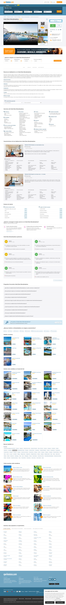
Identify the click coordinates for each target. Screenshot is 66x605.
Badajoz (20, 534)
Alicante (35, 531)
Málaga (35, 549)
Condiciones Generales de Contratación (37, 598)
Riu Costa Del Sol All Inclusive (56, 383)
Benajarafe (10, 450)
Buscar (59, 11)
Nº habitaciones (36, 10)
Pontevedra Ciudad (7, 555)
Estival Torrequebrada (16, 358)
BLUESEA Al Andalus (36, 392)
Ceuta (50, 537)
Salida (26, 10)
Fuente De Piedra (56, 452)
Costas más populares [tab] (28, 528)
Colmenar (15, 452)
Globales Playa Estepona (36, 413)
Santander (50, 555)
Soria (50, 558)
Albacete (20, 531)
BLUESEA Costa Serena (36, 372)
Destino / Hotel (6, 10)
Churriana (11, 452)
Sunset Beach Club (15, 337)
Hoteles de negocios (46, 514)
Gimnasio (28, 331)
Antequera (49, 448)
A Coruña (5, 531)
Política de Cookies (21, 598)
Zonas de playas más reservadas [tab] (17, 528)
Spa (5, 331)
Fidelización (21, 578)
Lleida (35, 546)
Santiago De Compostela (8, 558)
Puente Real (14, 423)
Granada (20, 543)
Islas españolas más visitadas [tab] (38, 528)
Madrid (20, 549)
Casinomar (54, 348)
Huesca (50, 543)
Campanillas (37, 450)
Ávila (4, 534)
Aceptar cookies (60, 602)
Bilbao (50, 534)
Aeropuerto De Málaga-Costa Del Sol (9, 448)
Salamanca (20, 555)
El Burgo (35, 452)
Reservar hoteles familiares (18, 486)
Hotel (24, 67)
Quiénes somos (7, 578)
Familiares (47, 331)
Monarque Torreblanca (56, 423)
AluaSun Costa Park (15, 413)
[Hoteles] (11, 2)
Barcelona (35, 534)
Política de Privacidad (28, 598)
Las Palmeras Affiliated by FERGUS (37, 383)
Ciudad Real (6, 540)
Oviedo (20, 552)
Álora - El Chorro (40, 448)
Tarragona (5, 561)
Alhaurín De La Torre (27, 448)
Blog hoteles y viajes (38, 578)
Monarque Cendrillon (16, 433)
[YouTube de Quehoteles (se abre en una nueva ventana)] (55, 579)
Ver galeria (43, 44)
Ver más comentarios (58, 280)
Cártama (48, 450)
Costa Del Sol (31, 452)
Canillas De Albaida (43, 450)
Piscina (11, 331)
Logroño (50, 546)
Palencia (35, 552)
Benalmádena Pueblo (21, 450)
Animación (16, 331)
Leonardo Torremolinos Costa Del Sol (16, 373)
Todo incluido (54, 331)
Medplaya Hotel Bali (15, 382)
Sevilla (35, 558)
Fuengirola (50, 452)
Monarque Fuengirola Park (16, 393)
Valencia (50, 561)
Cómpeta (19, 452)
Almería (50, 531)
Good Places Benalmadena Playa (55, 338)
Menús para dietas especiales (37, 331)
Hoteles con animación (47, 505)
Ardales (57, 448)
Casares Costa (6, 452)
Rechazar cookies (50, 602)
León (19, 546)
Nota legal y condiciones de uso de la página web (11, 598)
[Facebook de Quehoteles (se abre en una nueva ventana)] (50, 579)
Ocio (15, 5)
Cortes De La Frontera (24, 452)
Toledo (35, 561)
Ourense (5, 552)
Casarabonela (58, 450)
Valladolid (5, 564)
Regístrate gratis (9, 231)
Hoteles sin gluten (46, 486)
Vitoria (20, 564)
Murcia (50, 549)
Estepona (42, 452)
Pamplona (50, 552)
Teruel (20, 561)
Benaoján (26, 450)
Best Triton (54, 413)
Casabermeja (53, 450)
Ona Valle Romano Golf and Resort (56, 373)
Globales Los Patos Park (36, 348)
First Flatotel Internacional (37, 433)
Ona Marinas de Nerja (36, 423)
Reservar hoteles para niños (48, 476)
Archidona (53, 448)
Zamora (35, 564)
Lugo (4, 549)
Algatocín (21, 448)
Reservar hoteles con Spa (17, 476)
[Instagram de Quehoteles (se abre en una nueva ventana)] (52, 579)
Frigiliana (46, 452)
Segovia (20, 558)
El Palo (39, 452)
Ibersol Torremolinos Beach (56, 393)
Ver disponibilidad (57, 60)
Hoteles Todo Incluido (47, 467)
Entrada (16, 10)
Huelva (35, 543)
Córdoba (20, 540)
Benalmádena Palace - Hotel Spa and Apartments (37, 338)
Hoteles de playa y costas (17, 467)
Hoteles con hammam (17, 514)
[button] (59, 2)
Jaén (4, 546)
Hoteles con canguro (16, 505)
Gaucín (61, 452)
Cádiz (20, 537)
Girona (5, 543)
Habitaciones (34, 67)
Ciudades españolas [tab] (6, 528)
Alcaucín (17, 448)
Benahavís (5, 450)
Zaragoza (50, 564)
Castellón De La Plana (37, 537)
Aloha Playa (14, 348)
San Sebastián (36, 555)
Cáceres (5, 537)
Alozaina (45, 448)
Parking (22, 331)
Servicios (29, 67)
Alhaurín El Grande (34, 448)
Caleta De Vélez (31, 450)
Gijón (50, 540)
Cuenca (35, 540)
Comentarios (59, 26)
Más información (41, 67)
